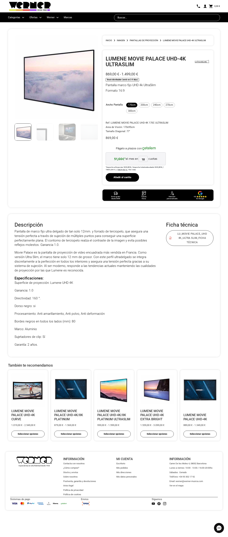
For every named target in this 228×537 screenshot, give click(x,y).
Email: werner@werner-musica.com (186, 481)
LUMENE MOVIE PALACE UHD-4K (195, 417)
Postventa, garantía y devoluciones (79, 481)
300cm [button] (132, 110)
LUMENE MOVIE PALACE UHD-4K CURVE (23, 415)
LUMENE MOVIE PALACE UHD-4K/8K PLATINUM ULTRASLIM (113, 415)
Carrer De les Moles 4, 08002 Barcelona (187, 463)
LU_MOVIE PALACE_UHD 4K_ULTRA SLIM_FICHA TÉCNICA (192, 238)
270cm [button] (169, 104)
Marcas (68, 17)
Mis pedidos (122, 468)
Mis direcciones (123, 472)
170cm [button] (132, 104)
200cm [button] (144, 104)
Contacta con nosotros (74, 463)
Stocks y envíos (70, 472)
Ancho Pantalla (114, 104)
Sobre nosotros (70, 476)
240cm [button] (157, 104)
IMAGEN (121, 40)
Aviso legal (68, 485)
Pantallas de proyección (144, 40)
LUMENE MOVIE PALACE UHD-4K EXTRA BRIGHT (152, 415)
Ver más (132, 169)
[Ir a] (202, 61)
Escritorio (120, 463)
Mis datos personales (126, 476)
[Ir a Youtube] (153, 503)
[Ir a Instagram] (164, 503)
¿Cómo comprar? (71, 468)
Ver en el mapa (176, 485)
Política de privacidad (73, 490)
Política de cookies (72, 494)
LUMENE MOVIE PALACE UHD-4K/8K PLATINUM (68, 415)
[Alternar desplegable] (23, 17)
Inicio (109, 40)
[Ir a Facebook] (159, 503)
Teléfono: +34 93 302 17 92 (182, 476)
